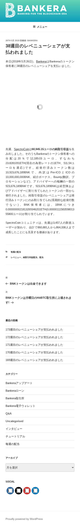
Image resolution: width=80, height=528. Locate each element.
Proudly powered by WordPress (24, 518)
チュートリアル (15, 436)
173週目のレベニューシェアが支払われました (34, 329)
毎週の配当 (16, 252)
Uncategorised (14, 421)
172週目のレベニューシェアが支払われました (34, 337)
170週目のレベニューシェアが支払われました (34, 352)
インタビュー (14, 428)
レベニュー (16, 257)
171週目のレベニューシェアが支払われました (34, 344)
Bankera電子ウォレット (20, 405)
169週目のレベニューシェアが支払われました (34, 360)
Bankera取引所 (15, 398)
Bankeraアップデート (19, 383)
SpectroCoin (21, 149)
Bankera (32, 40)
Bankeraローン (15, 390)
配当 (41, 257)
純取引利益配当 (30, 257)
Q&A (9, 413)
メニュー (42, 26)
